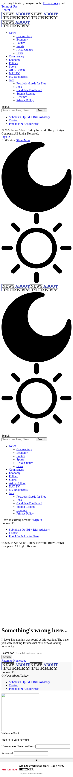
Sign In (37, 519)
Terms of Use (9, 6)
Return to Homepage (13, 660)
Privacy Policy (51, 3)
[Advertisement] (36, 586)
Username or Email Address (18, 746)
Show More (23, 140)
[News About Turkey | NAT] (29, 290)
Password (7, 753)
